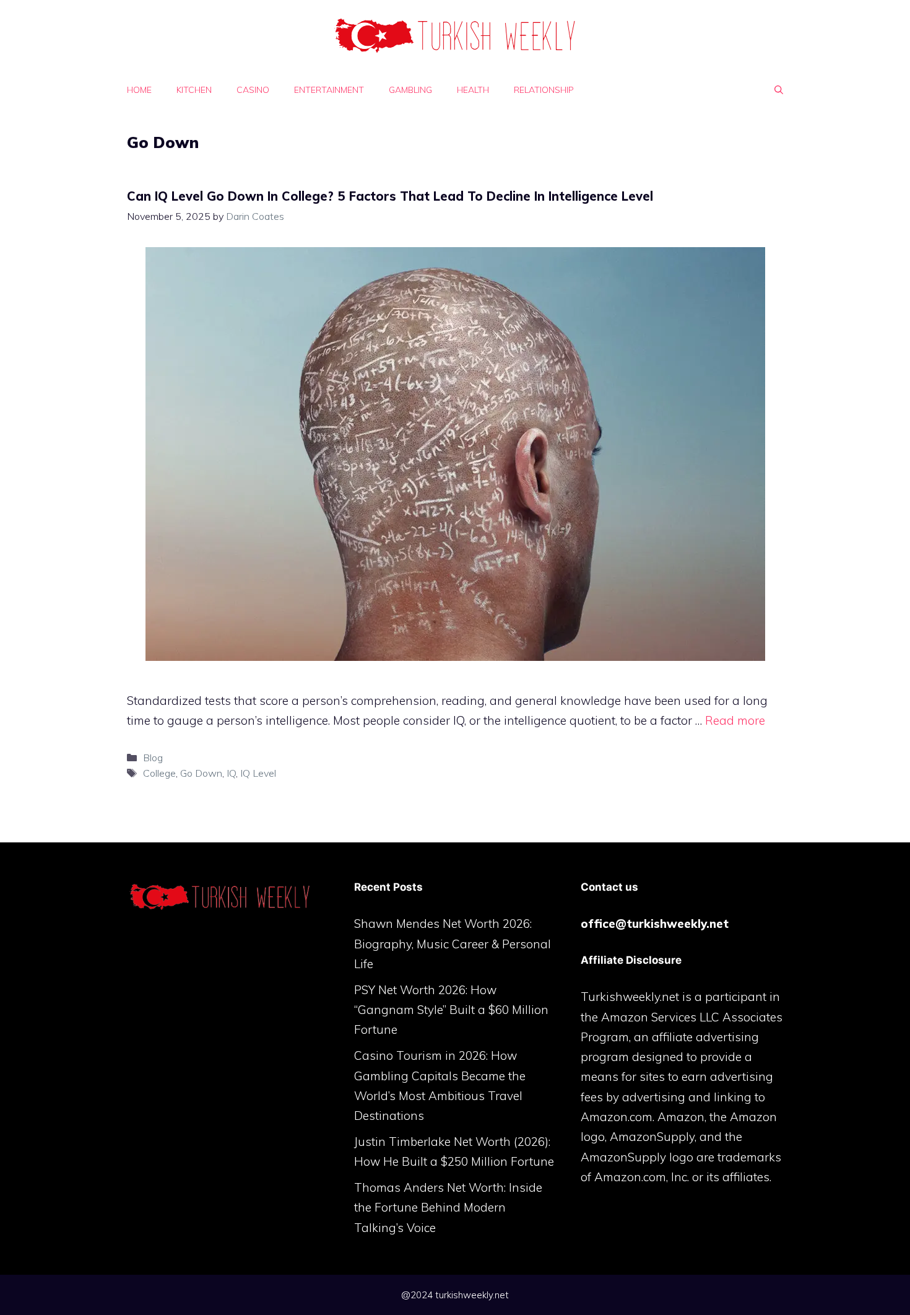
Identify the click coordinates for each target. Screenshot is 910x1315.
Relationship (544, 89)
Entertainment (329, 89)
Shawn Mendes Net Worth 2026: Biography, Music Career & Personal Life (452, 943)
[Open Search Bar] (778, 89)
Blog (153, 757)
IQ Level (258, 773)
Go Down (201, 773)
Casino (252, 89)
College (159, 773)
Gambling (410, 89)
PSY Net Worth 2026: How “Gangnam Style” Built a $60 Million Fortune (451, 1010)
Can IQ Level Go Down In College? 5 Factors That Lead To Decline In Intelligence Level (390, 196)
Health (473, 89)
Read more (735, 720)
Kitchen (194, 89)
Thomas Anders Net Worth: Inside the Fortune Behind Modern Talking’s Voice (448, 1207)
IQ (231, 773)
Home (139, 89)
